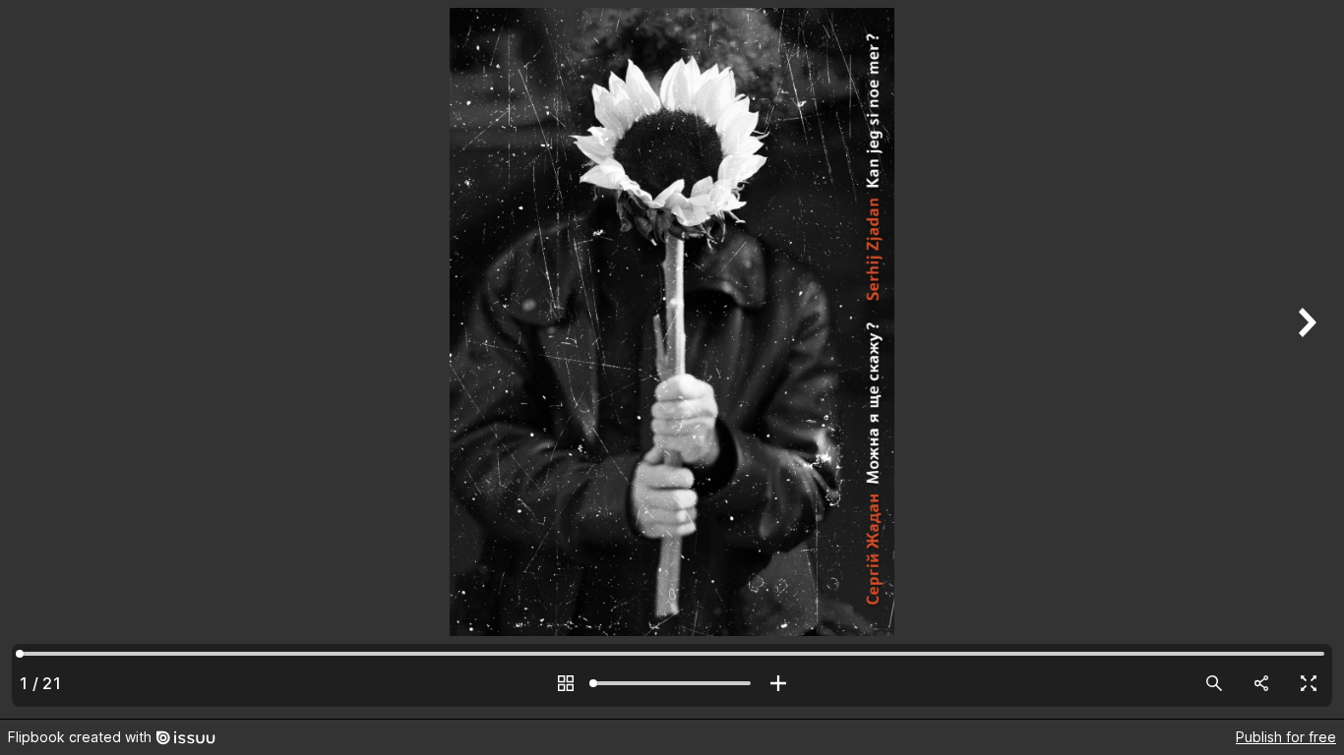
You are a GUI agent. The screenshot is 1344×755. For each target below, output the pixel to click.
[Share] (1261, 683)
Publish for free (1286, 736)
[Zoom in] (778, 683)
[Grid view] (565, 683)
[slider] (672, 683)
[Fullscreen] (1308, 683)
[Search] (1214, 683)
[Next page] (1304, 359)
